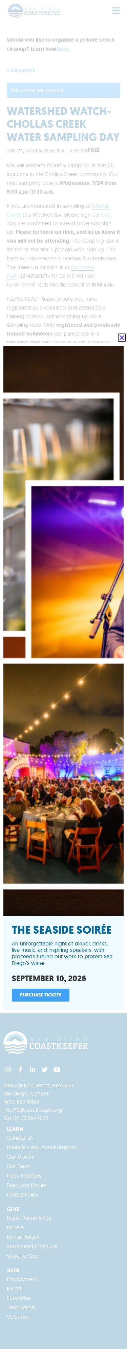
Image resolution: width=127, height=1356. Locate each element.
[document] (63, 678)
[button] (122, 337)
